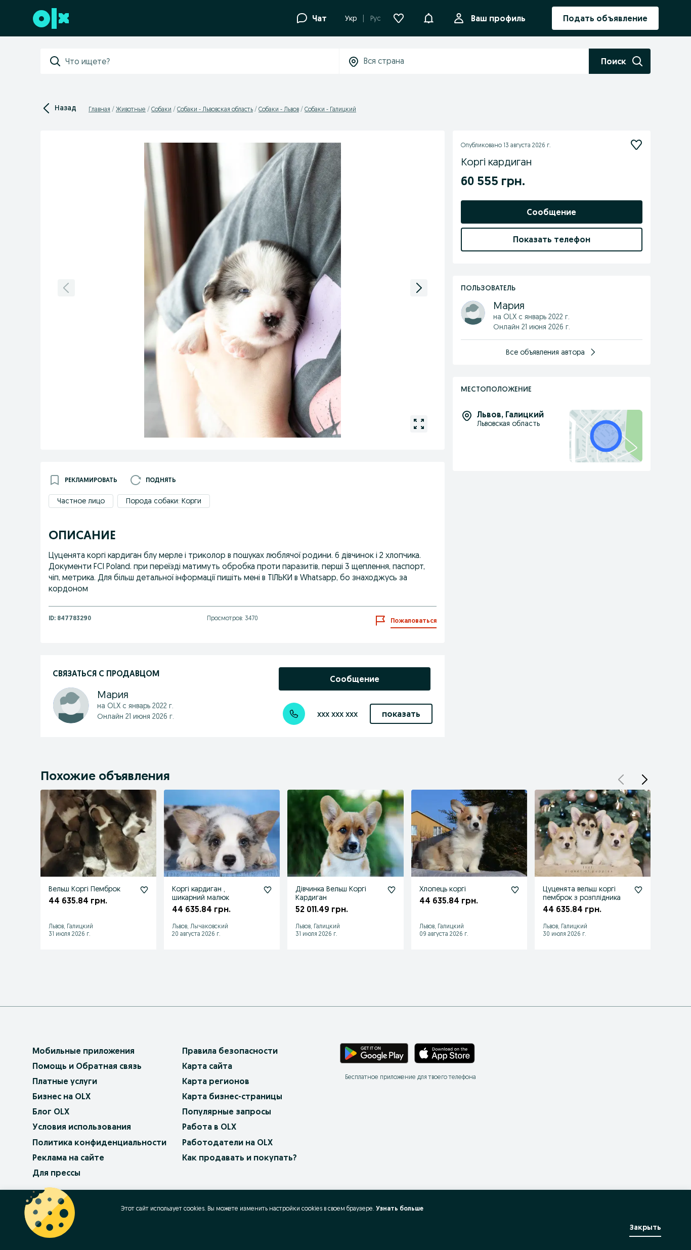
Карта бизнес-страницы (232, 1096)
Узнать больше (399, 1208)
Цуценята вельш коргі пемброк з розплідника (582, 893)
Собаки (161, 109)
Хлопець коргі (442, 888)
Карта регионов (215, 1081)
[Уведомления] (428, 18)
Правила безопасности (230, 1051)
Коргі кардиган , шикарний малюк (200, 893)
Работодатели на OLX (227, 1142)
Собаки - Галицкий (330, 109)
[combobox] (201, 61)
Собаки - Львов (278, 109)
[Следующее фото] (418, 287)
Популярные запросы (226, 1111)
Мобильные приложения (83, 1051)
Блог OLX (50, 1111)
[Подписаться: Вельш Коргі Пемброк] (144, 890)
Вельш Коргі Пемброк (84, 888)
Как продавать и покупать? (239, 1157)
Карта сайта (207, 1066)
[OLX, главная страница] (50, 18)
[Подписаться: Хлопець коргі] (515, 890)
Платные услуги (64, 1081)
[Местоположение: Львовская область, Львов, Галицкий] (605, 436)
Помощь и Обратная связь (87, 1066)
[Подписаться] (636, 145)
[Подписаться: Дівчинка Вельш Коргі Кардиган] (391, 890)
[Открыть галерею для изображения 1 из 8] (418, 424)
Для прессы (56, 1173)
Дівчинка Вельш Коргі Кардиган (330, 893)
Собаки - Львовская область (215, 109)
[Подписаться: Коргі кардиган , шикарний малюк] (268, 890)
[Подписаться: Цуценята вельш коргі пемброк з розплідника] (638, 890)
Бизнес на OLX (61, 1096)
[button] (644, 779)
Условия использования (81, 1127)
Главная (99, 109)
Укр (351, 18)
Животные (131, 109)
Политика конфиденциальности (99, 1142)
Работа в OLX (209, 1127)
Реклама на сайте (68, 1157)
